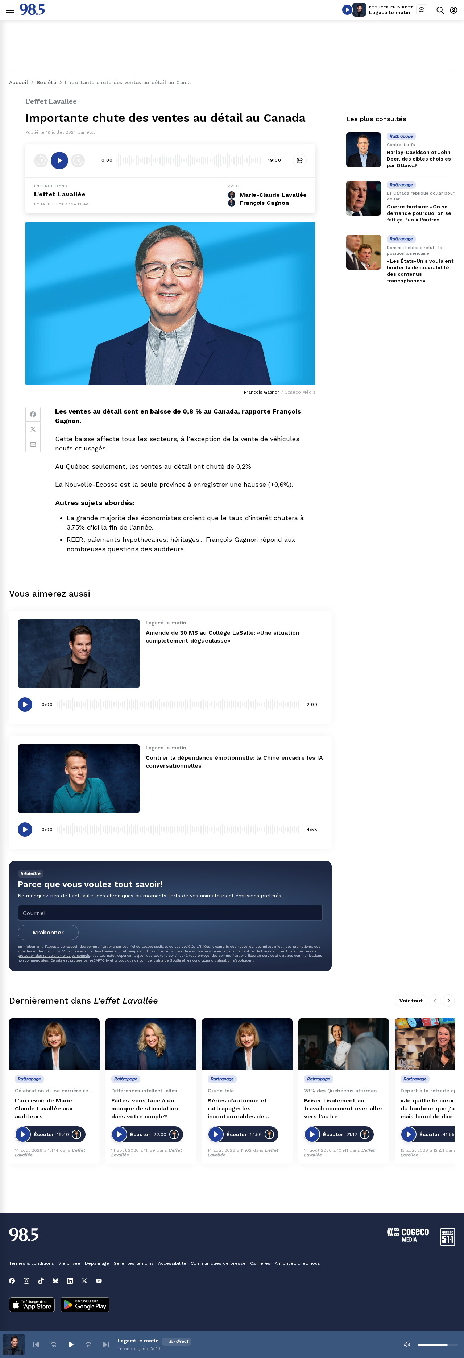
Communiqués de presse (218, 1263)
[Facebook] (33, 414)
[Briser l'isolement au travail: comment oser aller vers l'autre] (343, 1044)
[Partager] (300, 160)
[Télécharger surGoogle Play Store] (85, 1305)
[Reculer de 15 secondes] (41, 160)
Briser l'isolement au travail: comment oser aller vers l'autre (343, 1108)
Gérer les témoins (133, 1263)
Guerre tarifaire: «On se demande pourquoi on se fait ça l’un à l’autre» (419, 213)
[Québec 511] (447, 1244)
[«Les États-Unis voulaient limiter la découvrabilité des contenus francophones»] (363, 252)
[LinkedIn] (70, 1281)
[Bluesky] (55, 1281)
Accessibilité (172, 1263)
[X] (84, 1281)
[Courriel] (33, 444)
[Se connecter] (453, 10)
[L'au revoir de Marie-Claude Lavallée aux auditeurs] (54, 1044)
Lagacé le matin (389, 12)
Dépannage (97, 1263)
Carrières (260, 1263)
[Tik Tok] (41, 1281)
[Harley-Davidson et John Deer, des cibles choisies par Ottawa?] (363, 149)
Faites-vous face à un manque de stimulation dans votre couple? (144, 1108)
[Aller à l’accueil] (32, 13)
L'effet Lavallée (60, 194)
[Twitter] (33, 429)
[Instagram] (26, 1281)
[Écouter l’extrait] (59, 160)
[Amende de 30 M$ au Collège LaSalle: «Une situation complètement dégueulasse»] (79, 653)
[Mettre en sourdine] (407, 1345)
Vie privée (69, 1263)
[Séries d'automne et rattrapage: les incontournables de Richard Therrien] (247, 1044)
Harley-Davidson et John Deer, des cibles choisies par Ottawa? (419, 158)
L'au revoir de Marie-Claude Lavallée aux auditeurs (45, 1108)
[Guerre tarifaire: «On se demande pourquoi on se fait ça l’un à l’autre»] (363, 198)
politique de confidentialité (141, 960)
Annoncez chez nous (297, 1263)
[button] (36, 1344)
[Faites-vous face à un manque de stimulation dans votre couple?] (150, 1044)
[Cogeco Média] (408, 1239)
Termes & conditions (31, 1263)
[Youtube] (99, 1281)
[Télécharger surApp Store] (32, 1305)
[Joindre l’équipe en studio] (421, 9)
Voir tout (411, 1001)
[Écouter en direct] (347, 10)
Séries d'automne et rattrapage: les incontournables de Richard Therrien (237, 1109)
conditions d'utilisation (212, 960)
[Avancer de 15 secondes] (78, 160)
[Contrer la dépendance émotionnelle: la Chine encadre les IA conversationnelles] (79, 778)
